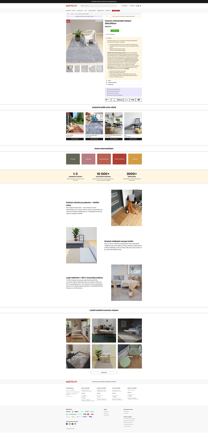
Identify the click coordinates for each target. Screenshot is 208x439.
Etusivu (68, 13)
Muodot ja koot (80, 10)
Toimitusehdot (124, 5)
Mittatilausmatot (101, 10)
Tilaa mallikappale (127, 426)
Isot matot (72, 13)
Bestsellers (108, 10)
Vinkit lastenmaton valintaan (129, 420)
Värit (85, 10)
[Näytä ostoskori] (140, 5)
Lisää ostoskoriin (115, 30)
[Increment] (108, 31)
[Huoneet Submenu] (76, 10)
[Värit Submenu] (87, 10)
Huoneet (73, 10)
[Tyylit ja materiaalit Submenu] (96, 10)
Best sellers (106, 413)
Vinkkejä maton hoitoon (128, 422)
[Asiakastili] (138, 5)
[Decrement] (105, 31)
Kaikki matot (68, 10)
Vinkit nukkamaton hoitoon (128, 424)
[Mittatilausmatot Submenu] (105, 10)
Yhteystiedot (132, 5)
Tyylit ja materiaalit (92, 10)
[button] (102, 42)
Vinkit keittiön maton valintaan (129, 418)
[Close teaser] (16, 436)
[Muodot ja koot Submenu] (84, 10)
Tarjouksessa (106, 415)
